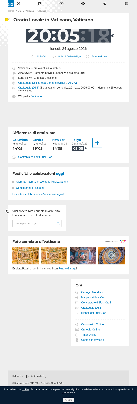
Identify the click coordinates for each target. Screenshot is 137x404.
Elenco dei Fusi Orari (93, 312)
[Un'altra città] (97, 143)
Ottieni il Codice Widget (69, 56)
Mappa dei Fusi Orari (93, 297)
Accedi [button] (104, 3)
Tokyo (76, 140)
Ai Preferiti (42, 56)
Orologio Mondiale (92, 292)
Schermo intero (99, 56)
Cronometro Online (92, 324)
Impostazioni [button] (126, 3)
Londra (38, 140)
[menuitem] (18, 3)
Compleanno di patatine (30, 187)
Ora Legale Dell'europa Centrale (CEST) (42, 82)
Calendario (40, 3)
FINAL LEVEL (57, 383)
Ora (18, 3)
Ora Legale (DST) (28, 87)
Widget (61, 3)
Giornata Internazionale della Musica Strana (42, 181)
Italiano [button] (16, 376)
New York (59, 140)
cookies (25, 389)
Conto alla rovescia (92, 339)
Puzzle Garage (67, 268)
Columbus (20, 140)
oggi (60, 173)
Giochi (83, 3)
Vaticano (36, 96)
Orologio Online (90, 329)
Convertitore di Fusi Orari (96, 302)
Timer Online (88, 334)
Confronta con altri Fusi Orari (35, 157)
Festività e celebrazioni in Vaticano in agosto (38, 194)
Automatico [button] (37, 376)
